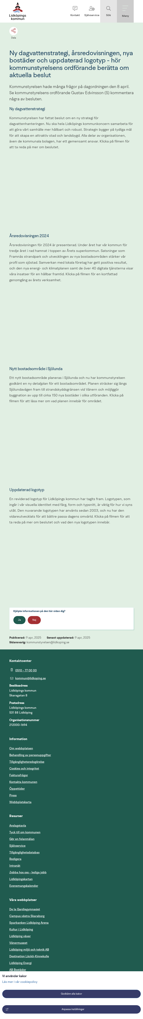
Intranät (32, 865)
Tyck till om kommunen (42, 832)
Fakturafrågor (18, 775)
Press (13, 795)
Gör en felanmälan (21, 839)
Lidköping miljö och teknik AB (29, 950)
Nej (34, 620)
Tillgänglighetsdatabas (42, 852)
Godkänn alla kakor (71, 994)
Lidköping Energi (38, 963)
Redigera (15, 859)
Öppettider (17, 789)
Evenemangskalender (41, 886)
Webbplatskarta (20, 802)
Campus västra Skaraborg (27, 916)
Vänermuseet (18, 943)
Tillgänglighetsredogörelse (26, 762)
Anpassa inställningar (73, 1009)
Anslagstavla (17, 826)
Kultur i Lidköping (21, 929)
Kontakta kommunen (23, 782)
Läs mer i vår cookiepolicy (19, 982)
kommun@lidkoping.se (30, 678)
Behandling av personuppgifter (30, 755)
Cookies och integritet (24, 769)
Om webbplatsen (21, 748)
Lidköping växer (20, 936)
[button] (75, 11)
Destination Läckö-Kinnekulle (47, 956)
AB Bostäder (35, 970)
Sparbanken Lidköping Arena (29, 923)
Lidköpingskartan (38, 879)
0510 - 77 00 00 (26, 670)
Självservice (35, 846)
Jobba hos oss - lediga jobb (28, 872)
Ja (19, 620)
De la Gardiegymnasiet (24, 909)
